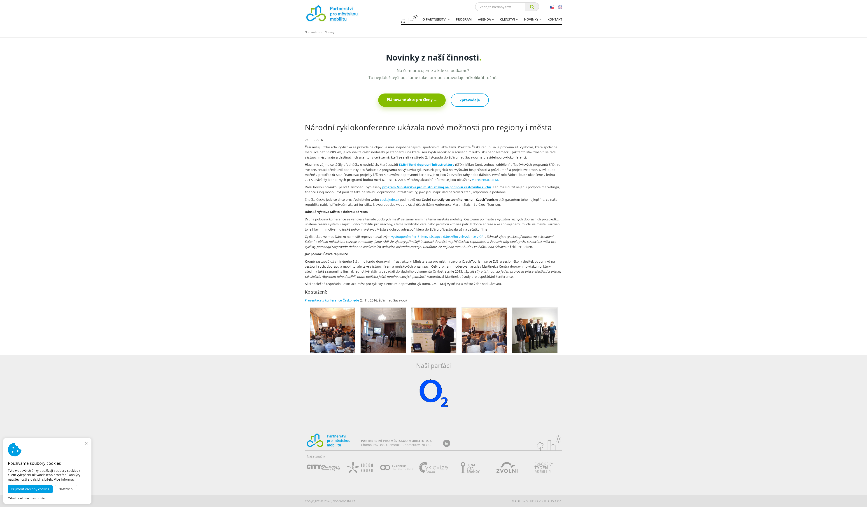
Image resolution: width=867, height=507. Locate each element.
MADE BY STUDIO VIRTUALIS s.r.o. (537, 501)
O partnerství (434, 19)
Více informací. (65, 479)
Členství (507, 19)
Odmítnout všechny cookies (27, 498)
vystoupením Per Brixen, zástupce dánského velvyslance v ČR (437, 236)
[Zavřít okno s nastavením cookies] (86, 444)
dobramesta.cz (344, 501)
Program (464, 19)
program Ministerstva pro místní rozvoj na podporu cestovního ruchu (436, 187)
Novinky (531, 19)
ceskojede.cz (389, 199)
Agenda (484, 19)
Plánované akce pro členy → (412, 99)
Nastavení (66, 489)
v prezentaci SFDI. (485, 180)
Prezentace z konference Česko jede (332, 300)
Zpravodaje (470, 100)
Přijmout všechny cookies (30, 489)
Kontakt (555, 19)
